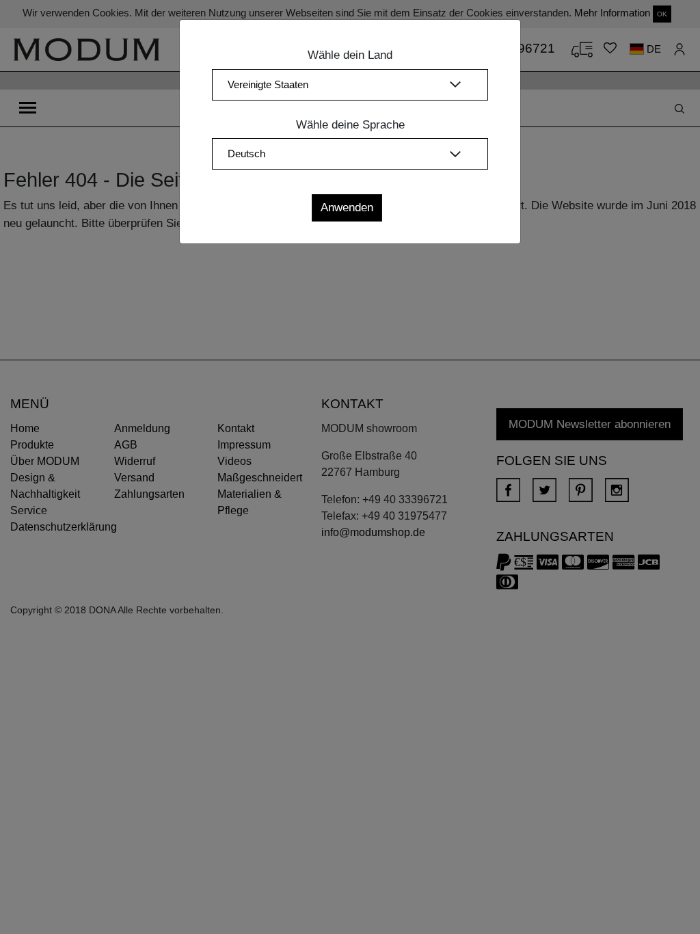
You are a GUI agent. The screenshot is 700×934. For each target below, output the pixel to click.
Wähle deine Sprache (350, 124)
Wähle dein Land (350, 55)
